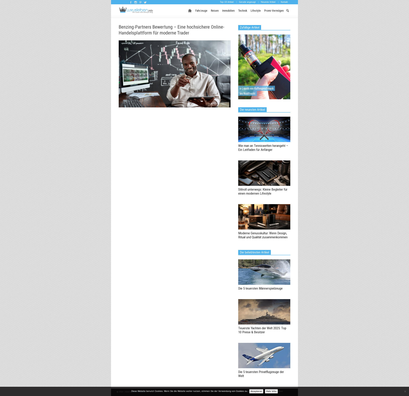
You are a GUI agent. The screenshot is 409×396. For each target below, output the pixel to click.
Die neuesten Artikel (252, 110)
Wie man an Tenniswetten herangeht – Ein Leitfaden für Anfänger (263, 148)
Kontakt (284, 1)
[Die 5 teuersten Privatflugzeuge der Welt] (264, 355)
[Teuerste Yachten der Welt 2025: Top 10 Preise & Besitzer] (264, 311)
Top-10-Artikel (227, 1)
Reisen (215, 10)
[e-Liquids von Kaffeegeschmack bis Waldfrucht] (264, 66)
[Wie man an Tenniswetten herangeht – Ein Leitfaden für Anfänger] (264, 129)
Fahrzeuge (201, 10)
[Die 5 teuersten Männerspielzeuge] (264, 271)
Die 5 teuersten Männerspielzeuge (260, 288)
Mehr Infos (271, 391)
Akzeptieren (256, 391)
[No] (405, 391)
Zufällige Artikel (249, 27)
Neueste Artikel (268, 1)
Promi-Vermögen (274, 10)
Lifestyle (256, 10)
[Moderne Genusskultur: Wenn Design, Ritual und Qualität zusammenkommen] (264, 216)
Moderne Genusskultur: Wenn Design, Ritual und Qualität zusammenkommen (263, 235)
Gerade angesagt (247, 1)
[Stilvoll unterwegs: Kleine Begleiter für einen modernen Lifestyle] (264, 172)
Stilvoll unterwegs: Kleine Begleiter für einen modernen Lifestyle (262, 191)
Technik (242, 10)
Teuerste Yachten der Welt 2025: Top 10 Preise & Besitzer (262, 330)
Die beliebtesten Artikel (254, 252)
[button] (287, 10)
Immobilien (228, 10)
